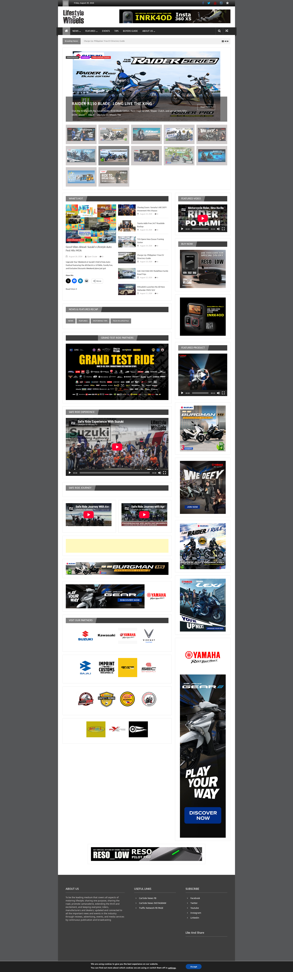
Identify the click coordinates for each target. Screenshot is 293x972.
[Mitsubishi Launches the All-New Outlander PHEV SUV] (127, 289)
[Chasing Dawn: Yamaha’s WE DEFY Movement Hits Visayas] (127, 210)
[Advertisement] (146, 546)
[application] (117, 447)
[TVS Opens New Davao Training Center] (127, 242)
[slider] (200, 393)
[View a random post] (226, 31)
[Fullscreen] (164, 472)
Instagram (195, 912)
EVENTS (106, 31)
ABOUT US (147, 31)
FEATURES (90, 31)
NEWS (75, 31)
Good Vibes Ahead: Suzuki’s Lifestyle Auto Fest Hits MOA (108, 41)
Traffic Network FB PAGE (151, 907)
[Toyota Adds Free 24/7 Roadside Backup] (127, 226)
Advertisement (72, 57)
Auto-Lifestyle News (75, 240)
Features (85, 57)
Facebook (195, 898)
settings (172, 967)
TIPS (116, 31)
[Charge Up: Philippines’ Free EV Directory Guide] (127, 258)
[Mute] (159, 472)
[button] (203, 375)
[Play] (69, 472)
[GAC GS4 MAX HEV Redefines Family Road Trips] (127, 273)
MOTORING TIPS (100, 321)
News (89, 240)
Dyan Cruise (92, 256)
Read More (206, 107)
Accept (193, 966)
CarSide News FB (147, 898)
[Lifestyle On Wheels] (66, 31)
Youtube (194, 907)
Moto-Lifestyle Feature (101, 57)
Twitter (194, 903)
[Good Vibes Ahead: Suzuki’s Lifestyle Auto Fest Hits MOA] (91, 224)
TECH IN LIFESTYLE (121, 321)
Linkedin (194, 917)
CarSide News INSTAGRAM (152, 903)
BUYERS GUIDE (130, 31)
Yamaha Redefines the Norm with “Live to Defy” (123, 104)
